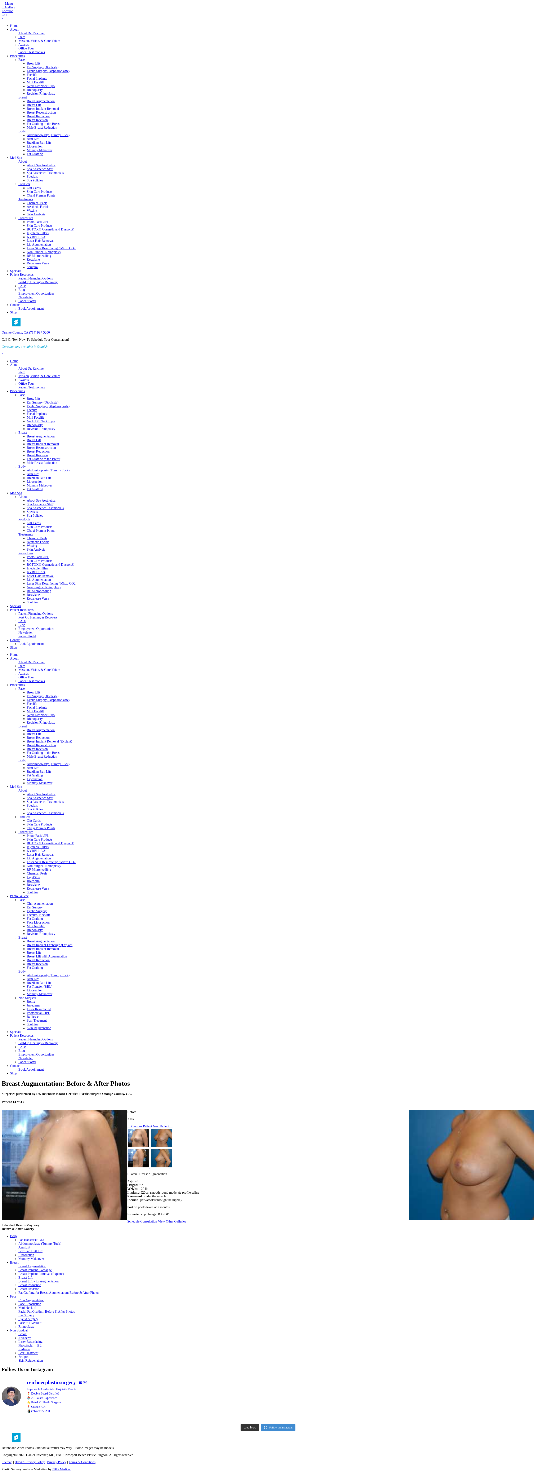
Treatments (25, 199)
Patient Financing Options (35, 278)
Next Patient (161, 1126)
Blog (21, 289)
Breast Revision (37, 120)
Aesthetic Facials (38, 206)
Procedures (17, 56)
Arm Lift (33, 139)
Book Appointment (31, 308)
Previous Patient (141, 1126)
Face (21, 59)
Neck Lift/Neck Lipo (41, 86)
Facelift (32, 74)
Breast (22, 97)
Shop (13, 312)
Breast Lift (34, 105)
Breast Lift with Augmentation (47, 956)
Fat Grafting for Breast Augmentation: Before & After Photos (58, 1292)
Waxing (32, 210)
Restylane (33, 259)
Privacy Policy (56, 1462)
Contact (15, 305)
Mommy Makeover (39, 150)
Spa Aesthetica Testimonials (45, 173)
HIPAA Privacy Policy (30, 1462)
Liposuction (35, 146)
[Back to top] (3, 1476)
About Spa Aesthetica (41, 165)
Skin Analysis (36, 214)
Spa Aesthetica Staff (40, 169)
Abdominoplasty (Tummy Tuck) (48, 135)
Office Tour (26, 48)
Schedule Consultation (142, 1221)
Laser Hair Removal (40, 240)
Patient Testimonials (31, 52)
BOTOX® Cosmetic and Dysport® (50, 229)
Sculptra (32, 267)
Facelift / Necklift (38, 915)
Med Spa (16, 157)
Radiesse (33, 1016)
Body (22, 131)
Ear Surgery (35, 907)
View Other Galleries (172, 1221)
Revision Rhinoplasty (41, 93)
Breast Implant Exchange (35, 1270)
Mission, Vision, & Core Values (39, 41)
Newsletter (25, 297)
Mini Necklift (36, 926)
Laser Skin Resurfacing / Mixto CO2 (51, 248)
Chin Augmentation (40, 903)
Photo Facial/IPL (38, 222)
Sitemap (7, 1462)
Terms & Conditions (82, 1462)
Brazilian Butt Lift (39, 142)
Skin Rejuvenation (39, 1028)
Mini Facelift (35, 82)
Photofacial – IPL (38, 1013)
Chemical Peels (37, 203)
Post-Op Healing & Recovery (38, 282)
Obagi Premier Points (41, 195)
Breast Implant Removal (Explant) (49, 741)
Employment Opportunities (36, 293)
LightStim (33, 877)
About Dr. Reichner (31, 33)
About (14, 29)
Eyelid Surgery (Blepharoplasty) (48, 71)
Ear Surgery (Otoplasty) (42, 67)
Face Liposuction (38, 922)
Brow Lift (33, 63)
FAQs (22, 286)
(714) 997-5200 (39, 332)
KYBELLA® (36, 237)
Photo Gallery (19, 896)
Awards (23, 44)
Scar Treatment (37, 1020)
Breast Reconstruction (41, 112)
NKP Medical (61, 1469)
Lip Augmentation (39, 244)
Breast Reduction (38, 116)
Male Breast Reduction (42, 127)
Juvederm (33, 881)
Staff (21, 37)
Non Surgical (27, 998)
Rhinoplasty (35, 90)
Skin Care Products (39, 191)
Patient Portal (27, 301)
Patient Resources (22, 274)
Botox (31, 1001)
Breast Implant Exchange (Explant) (50, 945)
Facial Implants (37, 78)
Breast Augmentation (41, 101)
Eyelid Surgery (37, 911)
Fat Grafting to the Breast (43, 123)
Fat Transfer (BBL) (39, 986)
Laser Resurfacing (39, 1009)
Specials (32, 176)
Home (14, 25)
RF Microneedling (39, 255)
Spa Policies (35, 180)
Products (24, 184)
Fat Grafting (35, 154)
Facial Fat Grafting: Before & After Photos (46, 1311)
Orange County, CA (15, 332)
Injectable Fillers (38, 233)
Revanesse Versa (38, 263)
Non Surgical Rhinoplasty (44, 252)
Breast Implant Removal (43, 108)
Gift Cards (34, 188)
